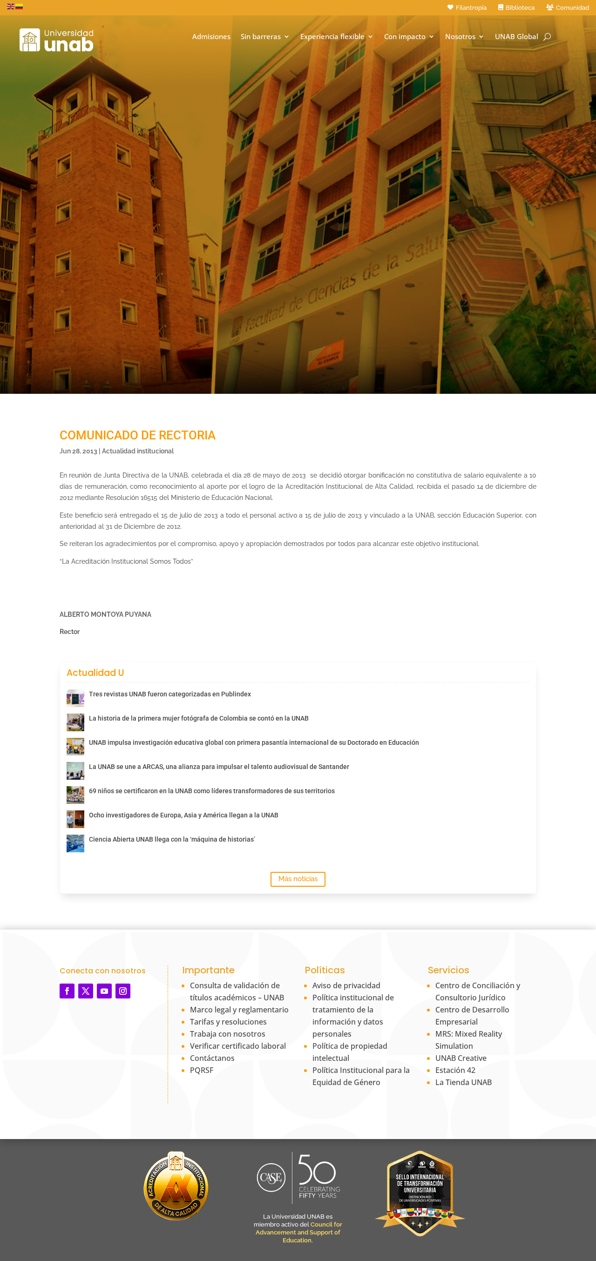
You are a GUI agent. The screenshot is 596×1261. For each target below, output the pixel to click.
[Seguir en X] (85, 991)
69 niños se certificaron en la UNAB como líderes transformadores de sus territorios (212, 791)
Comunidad (572, 7)
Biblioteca (520, 7)
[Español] (19, 6)
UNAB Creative (461, 1058)
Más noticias (298, 879)
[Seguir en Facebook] (67, 991)
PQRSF (201, 1070)
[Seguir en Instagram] (122, 991)
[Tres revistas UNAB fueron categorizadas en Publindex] (75, 698)
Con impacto (405, 36)
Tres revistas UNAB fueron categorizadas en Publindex (170, 694)
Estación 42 (455, 1070)
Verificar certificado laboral (238, 1046)
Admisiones (211, 36)
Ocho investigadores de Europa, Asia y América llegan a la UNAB (183, 815)
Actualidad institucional (138, 451)
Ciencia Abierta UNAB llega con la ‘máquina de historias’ (172, 839)
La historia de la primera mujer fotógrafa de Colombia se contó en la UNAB (199, 718)
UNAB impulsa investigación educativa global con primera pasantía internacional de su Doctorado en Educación (254, 742)
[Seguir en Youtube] (104, 991)
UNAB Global (516, 36)
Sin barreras (261, 36)
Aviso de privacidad (346, 985)
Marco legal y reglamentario (239, 1010)
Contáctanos (212, 1058)
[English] (11, 6)
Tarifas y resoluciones (228, 1022)
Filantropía (471, 7)
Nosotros (460, 36)
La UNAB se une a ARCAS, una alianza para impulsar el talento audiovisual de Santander (219, 766)
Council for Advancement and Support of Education (299, 1232)
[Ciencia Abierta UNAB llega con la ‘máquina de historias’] (75, 843)
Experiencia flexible (332, 36)
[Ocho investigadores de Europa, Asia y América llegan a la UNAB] (75, 819)
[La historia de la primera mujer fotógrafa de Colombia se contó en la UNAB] (75, 722)
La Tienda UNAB (463, 1082)
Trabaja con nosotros (227, 1034)
